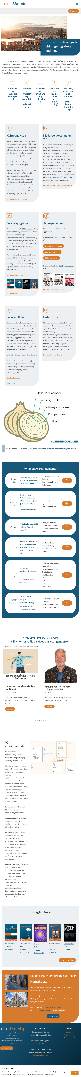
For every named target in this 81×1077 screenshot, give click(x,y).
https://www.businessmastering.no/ (56, 449)
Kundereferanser (13, 378)
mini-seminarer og (52, 252)
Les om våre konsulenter (52, 355)
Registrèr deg (69, 1035)
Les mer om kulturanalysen (17, 199)
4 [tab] (41, 721)
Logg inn (69, 1032)
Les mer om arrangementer (54, 289)
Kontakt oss (53, 1016)
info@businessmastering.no (40, 1055)
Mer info (67, 480)
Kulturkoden (10, 943)
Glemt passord (69, 1038)
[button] (73, 11)
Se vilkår (51, 1074)
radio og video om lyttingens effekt (49, 641)
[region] (40, 1071)
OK (75, 1073)
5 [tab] (43, 721)
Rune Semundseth (49, 482)
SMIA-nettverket (51, 258)
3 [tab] (39, 721)
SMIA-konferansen (66, 266)
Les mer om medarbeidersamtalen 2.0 (57, 186)
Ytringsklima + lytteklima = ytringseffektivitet (32, 688)
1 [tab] (36, 721)
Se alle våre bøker (67, 960)
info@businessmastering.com (53, 1007)
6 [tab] (45, 721)
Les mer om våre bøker (15, 293)
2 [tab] (38, 721)
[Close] (79, 1067)
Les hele (24, 706)
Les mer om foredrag (15, 275)
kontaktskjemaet (45, 1010)
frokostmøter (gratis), (53, 246)
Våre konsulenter (13, 383)
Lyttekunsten (69, 944)
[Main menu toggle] (77, 4)
